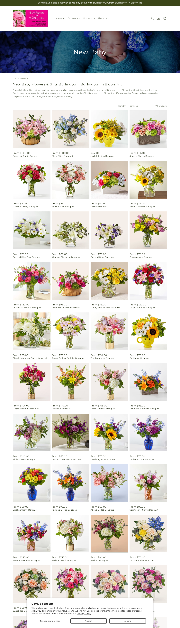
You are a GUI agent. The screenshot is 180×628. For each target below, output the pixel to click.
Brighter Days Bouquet (25, 510)
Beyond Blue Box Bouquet (27, 257)
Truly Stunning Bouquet (142, 307)
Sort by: (122, 106)
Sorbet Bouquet (99, 206)
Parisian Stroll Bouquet (64, 560)
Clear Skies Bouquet (62, 156)
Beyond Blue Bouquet (102, 257)
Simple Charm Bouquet (142, 156)
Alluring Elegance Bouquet (66, 257)
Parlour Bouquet (99, 560)
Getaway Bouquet (61, 408)
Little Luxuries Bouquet (103, 408)
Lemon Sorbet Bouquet (142, 560)
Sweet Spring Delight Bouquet (68, 358)
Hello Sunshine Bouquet (142, 206)
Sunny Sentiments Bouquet (105, 307)
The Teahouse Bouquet (103, 358)
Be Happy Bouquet (140, 358)
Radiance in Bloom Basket (66, 307)
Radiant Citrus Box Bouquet (144, 408)
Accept (88, 621)
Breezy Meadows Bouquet (26, 560)
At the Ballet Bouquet (102, 510)
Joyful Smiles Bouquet (103, 156)
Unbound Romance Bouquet (67, 459)
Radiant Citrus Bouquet (64, 510)
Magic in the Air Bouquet (26, 408)
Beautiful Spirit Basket (25, 156)
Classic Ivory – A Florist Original (30, 358)
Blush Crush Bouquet (63, 206)
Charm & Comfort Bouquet (27, 307)
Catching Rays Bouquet (103, 459)
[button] (74, 18)
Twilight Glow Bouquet (142, 459)
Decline (127, 621)
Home (15, 78)
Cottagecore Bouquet (141, 257)
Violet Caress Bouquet (24, 459)
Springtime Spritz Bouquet (144, 510)
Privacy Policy (84, 613)
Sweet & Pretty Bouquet (25, 206)
